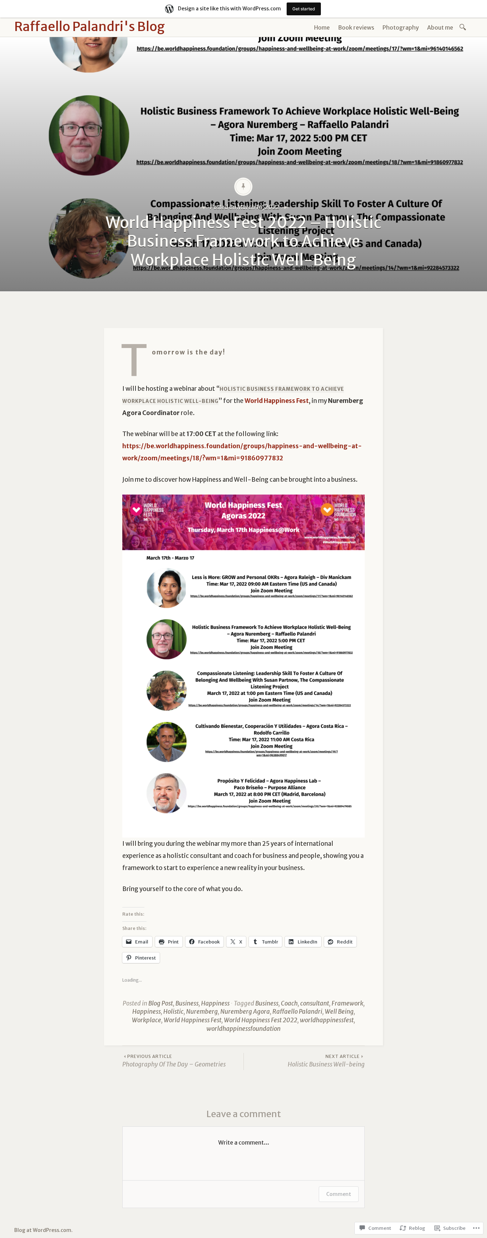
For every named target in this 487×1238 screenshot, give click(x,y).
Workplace (146, 1020)
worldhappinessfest (327, 1020)
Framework (347, 1003)
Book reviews (356, 27)
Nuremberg (202, 1012)
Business (187, 1003)
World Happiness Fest (192, 1020)
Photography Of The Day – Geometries (174, 1061)
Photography (401, 27)
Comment (338, 1194)
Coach (289, 1003)
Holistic (173, 1012)
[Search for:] (464, 26)
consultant (314, 1003)
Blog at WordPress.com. (43, 1230)
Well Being (339, 1012)
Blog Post (160, 1003)
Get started (303, 8)
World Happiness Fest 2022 (260, 1020)
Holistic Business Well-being (326, 1061)
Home (322, 27)
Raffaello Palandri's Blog (89, 27)
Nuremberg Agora (245, 1012)
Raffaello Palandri (297, 1012)
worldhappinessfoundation (243, 1029)
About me (440, 27)
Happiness (215, 1003)
